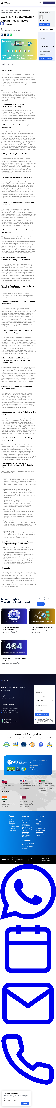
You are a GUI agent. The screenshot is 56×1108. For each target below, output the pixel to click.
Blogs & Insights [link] (9, 10)
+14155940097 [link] (5, 792)
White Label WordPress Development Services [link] (26, 834)
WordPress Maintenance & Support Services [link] (27, 825)
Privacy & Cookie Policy (8, 1100)
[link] (2, 23)
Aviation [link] (38, 826)
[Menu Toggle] (40, 3)
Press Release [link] (12, 830)
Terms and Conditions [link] (45, 860)
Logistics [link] (38, 825)
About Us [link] (11, 821)
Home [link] (2, 10)
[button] (2, 35)
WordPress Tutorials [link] (28, 843)
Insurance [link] (38, 821)
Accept (25, 1103)
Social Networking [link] (41, 828)
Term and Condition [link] (14, 826)
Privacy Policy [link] (12, 828)
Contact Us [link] (12, 823)
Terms (15, 1100)
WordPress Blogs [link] (27, 845)
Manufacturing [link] (40, 834)
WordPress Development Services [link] (26, 820)
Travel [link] (37, 823)
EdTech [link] (38, 835)
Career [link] (11, 825)
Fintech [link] (38, 819)
